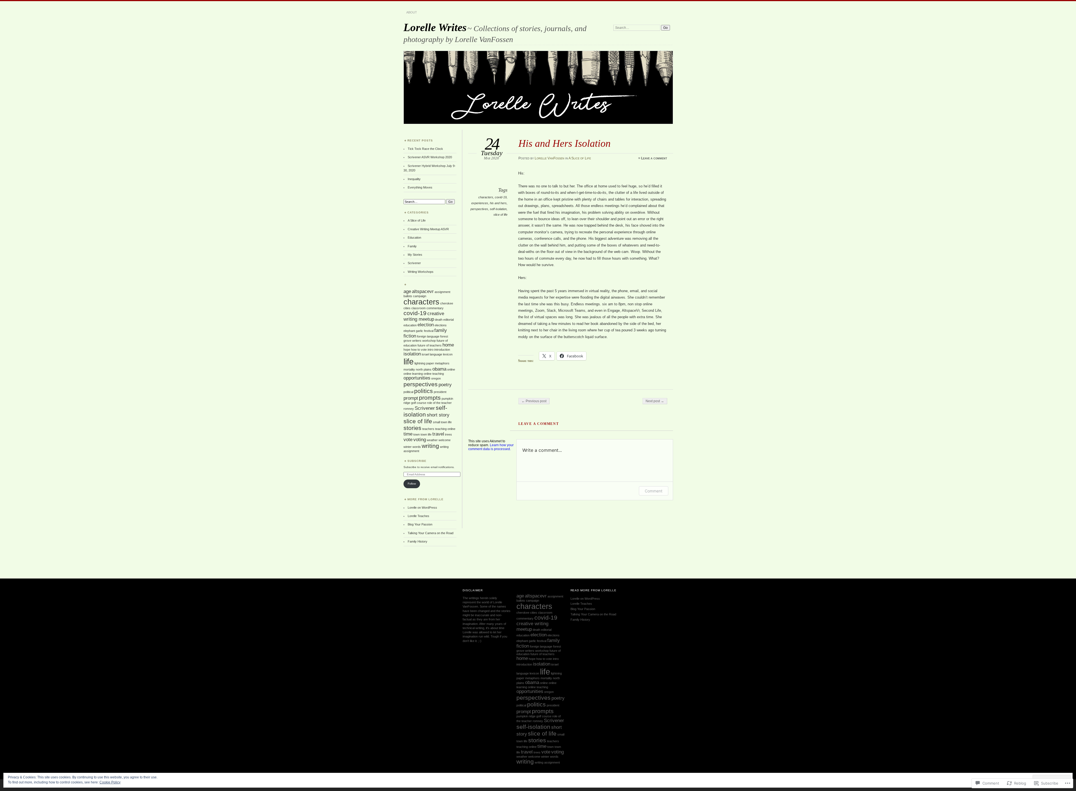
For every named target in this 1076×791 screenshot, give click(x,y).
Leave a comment (654, 158)
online (451, 369)
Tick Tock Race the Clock (425, 148)
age (407, 291)
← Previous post (533, 401)
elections (441, 325)
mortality (409, 369)
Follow (412, 483)
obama (439, 369)
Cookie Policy (109, 782)
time (408, 434)
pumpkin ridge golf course (533, 716)
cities (407, 308)
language (436, 354)
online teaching (434, 373)
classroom (418, 308)
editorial (448, 319)
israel (425, 354)
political (408, 392)
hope (407, 349)
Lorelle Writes (435, 27)
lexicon (448, 354)
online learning (413, 373)
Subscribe (416, 460)
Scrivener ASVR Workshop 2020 (430, 157)
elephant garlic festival (418, 330)
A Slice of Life (580, 158)
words (416, 446)
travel (438, 434)
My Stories (415, 254)
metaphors (442, 363)
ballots (408, 296)
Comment (653, 490)
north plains (424, 369)
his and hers (498, 203)
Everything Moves (420, 187)
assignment (442, 292)
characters (485, 197)
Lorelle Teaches (418, 516)
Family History (417, 541)
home (448, 345)
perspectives (479, 209)
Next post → (655, 401)
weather (432, 440)
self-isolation (498, 209)
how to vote (419, 349)
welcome (445, 440)
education (410, 325)
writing (430, 446)
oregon (436, 378)
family (440, 330)
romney (409, 408)
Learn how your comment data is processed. (491, 447)
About (411, 12)
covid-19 (501, 197)
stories (412, 428)
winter (408, 446)
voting (419, 439)
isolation (412, 354)
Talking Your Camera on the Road (430, 533)
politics (423, 391)
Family (412, 246)
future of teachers (430, 345)
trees (448, 434)
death (438, 319)
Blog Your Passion (420, 524)
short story (438, 415)
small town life (442, 422)
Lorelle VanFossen (549, 158)
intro (430, 349)
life (409, 361)
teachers (428, 429)
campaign (419, 296)
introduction (442, 349)
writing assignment (547, 762)
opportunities (417, 378)
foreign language (428, 336)
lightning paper (424, 363)
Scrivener (414, 263)
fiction (410, 336)
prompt (411, 398)
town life (426, 434)
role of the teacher (439, 402)
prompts (430, 397)
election (426, 324)
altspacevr (423, 291)
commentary (435, 308)
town (416, 434)
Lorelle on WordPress (422, 507)
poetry (445, 384)
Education (414, 237)
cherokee (446, 303)
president (440, 392)
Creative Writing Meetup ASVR (428, 229)
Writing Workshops (420, 271)
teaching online (445, 429)
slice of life (500, 214)
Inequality (414, 179)
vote (408, 439)
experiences (479, 203)
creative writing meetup (424, 316)
